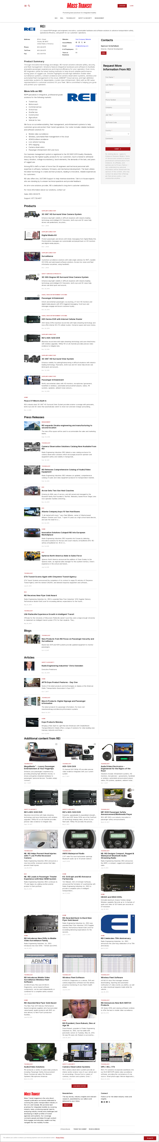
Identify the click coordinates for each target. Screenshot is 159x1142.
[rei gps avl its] (118, 1052)
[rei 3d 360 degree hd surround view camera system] (32, 277)
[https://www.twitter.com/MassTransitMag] (109, 1102)
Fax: (25, 53)
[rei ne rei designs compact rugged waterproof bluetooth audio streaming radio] (118, 839)
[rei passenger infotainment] (32, 298)
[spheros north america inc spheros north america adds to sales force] (32, 555)
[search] (29, 5)
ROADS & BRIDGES (94, 1129)
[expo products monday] (32, 722)
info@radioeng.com (82, 46)
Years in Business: (65, 54)
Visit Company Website (83, 39)
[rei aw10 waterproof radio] (79, 839)
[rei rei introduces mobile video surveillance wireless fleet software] (41, 963)
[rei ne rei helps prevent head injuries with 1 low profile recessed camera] (41, 839)
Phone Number (110, 100)
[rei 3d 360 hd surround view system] (32, 359)
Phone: (26, 47)
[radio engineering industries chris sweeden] (32, 666)
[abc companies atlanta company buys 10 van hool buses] (32, 511)
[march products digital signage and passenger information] (32, 701)
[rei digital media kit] (32, 235)
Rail (61, 18)
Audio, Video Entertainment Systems (54, 294)
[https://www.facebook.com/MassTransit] (102, 1102)
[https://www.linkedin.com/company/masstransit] (107, 1102)
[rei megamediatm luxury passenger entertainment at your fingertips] (41, 751)
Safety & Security (85, 18)
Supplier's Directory (49, 210)
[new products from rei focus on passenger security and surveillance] (32, 639)
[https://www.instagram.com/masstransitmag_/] (104, 1102)
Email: (64, 46)
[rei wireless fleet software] (79, 963)
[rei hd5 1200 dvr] (79, 751)
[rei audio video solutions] (41, 1052)
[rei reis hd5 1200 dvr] (32, 338)
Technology (70, 18)
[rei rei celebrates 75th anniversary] (118, 924)
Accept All (150, 1138)
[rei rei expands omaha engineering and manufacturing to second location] (32, 425)
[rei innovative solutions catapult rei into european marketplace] (32, 532)
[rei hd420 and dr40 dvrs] (118, 882)
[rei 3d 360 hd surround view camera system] (32, 214)
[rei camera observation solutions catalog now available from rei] (32, 446)
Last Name (109, 85)
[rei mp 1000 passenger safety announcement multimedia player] (118, 797)
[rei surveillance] (32, 256)
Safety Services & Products (51, 273)
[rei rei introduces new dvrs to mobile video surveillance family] (41, 924)
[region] (79, 1138)
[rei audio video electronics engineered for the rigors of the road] (118, 751)
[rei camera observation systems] (79, 1052)
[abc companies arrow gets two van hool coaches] (32, 490)
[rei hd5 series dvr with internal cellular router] (32, 319)
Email (107, 92)
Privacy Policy (60, 1137)
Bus (56, 18)
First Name (109, 77)
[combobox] (117, 134)
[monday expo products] (32, 682)
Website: (65, 39)
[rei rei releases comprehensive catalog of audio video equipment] (32, 469)
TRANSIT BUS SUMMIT (80, 1129)
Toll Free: (27, 50)
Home (26, 397)
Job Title (109, 115)
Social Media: (67, 42)
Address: (27, 39)
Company (108, 107)
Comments (109, 138)
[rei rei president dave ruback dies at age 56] (79, 1008)
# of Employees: (68, 49)
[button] (25, 5)
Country (108, 130)
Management (99, 18)
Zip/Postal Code (111, 122)
